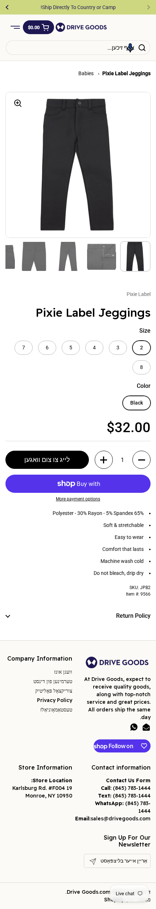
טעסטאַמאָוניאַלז (56, 709)
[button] (38, 27)
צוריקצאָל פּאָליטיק (53, 690)
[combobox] (78, 47)
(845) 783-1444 (132, 788)
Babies (86, 73)
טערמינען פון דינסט (52, 681)
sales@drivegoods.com (121, 818)
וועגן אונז (63, 672)
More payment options (78, 499)
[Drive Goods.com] (81, 27)
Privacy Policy (54, 700)
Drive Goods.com (89, 892)
